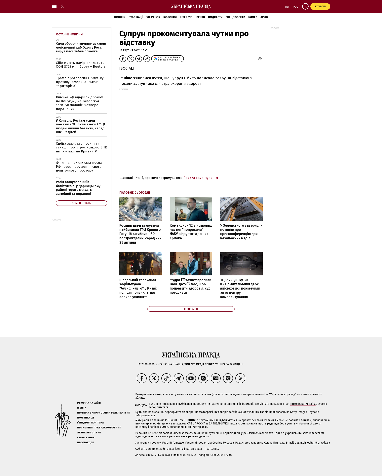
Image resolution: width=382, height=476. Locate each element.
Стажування (86, 437)
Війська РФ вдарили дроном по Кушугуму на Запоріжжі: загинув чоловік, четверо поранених (79, 103)
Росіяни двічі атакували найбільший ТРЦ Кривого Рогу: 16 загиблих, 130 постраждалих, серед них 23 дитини (140, 234)
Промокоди (85, 442)
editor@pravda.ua (318, 442)
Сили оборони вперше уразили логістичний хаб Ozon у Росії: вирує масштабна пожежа (81, 47)
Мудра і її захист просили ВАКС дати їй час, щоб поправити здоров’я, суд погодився (190, 286)
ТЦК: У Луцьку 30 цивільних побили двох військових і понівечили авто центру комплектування (240, 288)
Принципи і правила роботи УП (99, 427)
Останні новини (69, 34)
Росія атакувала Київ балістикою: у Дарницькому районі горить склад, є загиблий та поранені (78, 188)
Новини (119, 17)
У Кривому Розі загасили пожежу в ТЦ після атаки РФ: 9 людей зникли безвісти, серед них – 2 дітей (80, 126)
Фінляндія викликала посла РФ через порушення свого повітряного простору (79, 167)
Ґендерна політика (90, 422)
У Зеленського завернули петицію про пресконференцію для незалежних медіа (241, 231)
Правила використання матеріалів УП (103, 412)
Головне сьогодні (134, 192)
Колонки (170, 17)
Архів (264, 17)
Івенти (200, 17)
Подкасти (215, 17)
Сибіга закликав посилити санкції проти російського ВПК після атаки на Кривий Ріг (81, 147)
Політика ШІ (85, 417)
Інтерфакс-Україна (303, 404)
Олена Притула (274, 442)
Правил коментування (200, 178)
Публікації (136, 17)
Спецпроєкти (235, 17)
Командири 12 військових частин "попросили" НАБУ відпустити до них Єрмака (191, 231)
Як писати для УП (89, 432)
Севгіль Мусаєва (223, 442)
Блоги (252, 17)
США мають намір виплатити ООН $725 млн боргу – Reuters (80, 65)
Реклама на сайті (89, 402)
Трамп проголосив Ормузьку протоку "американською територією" (79, 82)
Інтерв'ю (186, 17)
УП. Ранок (153, 17)
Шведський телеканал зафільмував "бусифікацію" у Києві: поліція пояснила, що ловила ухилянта (138, 288)
